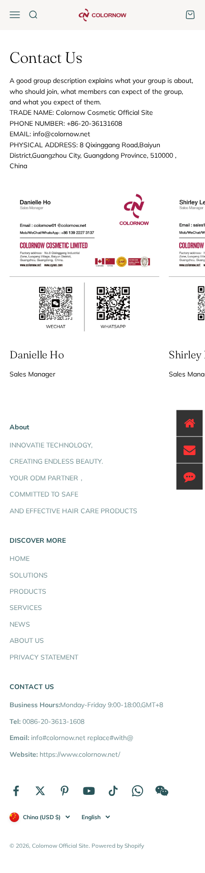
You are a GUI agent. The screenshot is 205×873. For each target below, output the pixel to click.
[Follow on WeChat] (161, 790)
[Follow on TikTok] (113, 790)
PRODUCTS (28, 591)
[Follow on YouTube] (88, 790)
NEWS (20, 624)
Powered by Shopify (118, 845)
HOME (20, 558)
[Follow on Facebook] (16, 790)
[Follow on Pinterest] (64, 790)
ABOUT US (27, 640)
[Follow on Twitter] (40, 790)
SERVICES (26, 607)
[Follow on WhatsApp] (137, 790)
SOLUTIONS (29, 575)
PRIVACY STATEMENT (44, 657)
